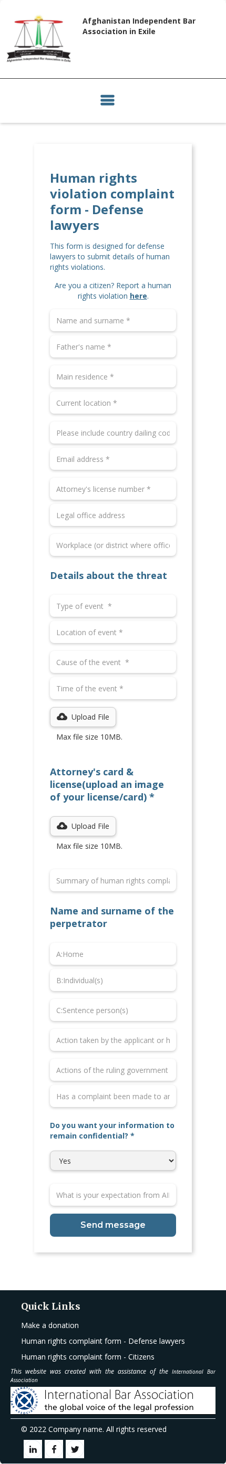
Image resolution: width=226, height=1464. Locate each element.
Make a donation (50, 1325)
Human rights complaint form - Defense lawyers (103, 1341)
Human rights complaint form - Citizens (88, 1357)
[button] (108, 101)
